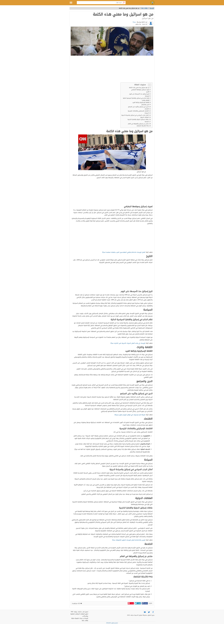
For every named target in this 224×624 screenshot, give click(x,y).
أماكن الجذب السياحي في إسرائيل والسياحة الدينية (135, 115)
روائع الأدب (85, 616)
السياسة (147, 96)
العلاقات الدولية (144, 117)
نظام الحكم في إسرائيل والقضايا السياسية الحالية (136, 98)
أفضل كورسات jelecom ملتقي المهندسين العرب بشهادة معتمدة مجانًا (123, 252)
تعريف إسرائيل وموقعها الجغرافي (140, 90)
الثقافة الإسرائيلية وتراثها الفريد (140, 102)
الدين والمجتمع (145, 105)
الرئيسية (152, 8)
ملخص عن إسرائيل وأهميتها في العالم (138, 124)
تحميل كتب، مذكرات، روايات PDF (79, 612)
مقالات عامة (85, 620)
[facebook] (153, 612)
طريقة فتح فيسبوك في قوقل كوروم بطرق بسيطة (129, 414)
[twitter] (149, 612)
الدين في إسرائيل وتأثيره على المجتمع (138, 107)
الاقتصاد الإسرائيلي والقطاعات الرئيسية (138, 111)
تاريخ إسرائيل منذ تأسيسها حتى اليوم (139, 94)
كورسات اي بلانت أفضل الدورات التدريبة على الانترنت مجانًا (128, 343)
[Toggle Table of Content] (149, 84)
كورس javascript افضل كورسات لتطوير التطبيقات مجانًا (128, 540)
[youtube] (144, 612)
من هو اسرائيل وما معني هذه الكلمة (139, 88)
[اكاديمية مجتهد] (152, 2)
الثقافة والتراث (145, 100)
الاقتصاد (147, 109)
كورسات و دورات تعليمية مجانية (79, 618)
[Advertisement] (112, 69)
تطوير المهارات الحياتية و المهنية (79, 614)
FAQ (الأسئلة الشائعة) (143, 126)
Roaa (134, 22)
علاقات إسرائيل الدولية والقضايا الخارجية (138, 119)
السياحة (147, 113)
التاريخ (147, 92)
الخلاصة (147, 122)
